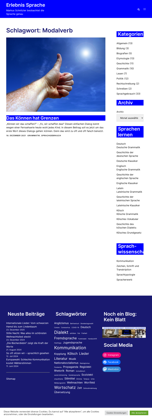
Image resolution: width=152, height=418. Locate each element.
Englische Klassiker (127, 183)
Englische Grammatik (128, 169)
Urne (92, 379)
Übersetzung (62, 392)
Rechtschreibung (126, 83)
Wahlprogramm (59, 383)
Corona (57, 328)
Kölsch (120, 210)
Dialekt (61, 332)
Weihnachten (75, 382)
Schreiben (122, 88)
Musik (72, 358)
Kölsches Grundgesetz (129, 232)
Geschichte (123, 63)
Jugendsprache (72, 342)
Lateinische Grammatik (129, 191)
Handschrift (92, 339)
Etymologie (123, 58)
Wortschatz (65, 387)
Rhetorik (59, 370)
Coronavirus (65, 328)
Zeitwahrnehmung (90, 388)
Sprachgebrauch (51, 135)
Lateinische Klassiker (128, 205)
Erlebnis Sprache (25, 5)
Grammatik (33, 135)
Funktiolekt (82, 339)
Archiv (120, 111)
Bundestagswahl (87, 324)
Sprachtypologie (126, 274)
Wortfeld (89, 382)
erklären (73, 333)
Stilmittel (69, 378)
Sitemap (10, 378)
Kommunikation (125, 260)
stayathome (58, 379)
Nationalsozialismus (66, 362)
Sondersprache (74, 375)
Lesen (120, 73)
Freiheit (84, 333)
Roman (70, 370)
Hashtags (57, 343)
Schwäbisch (80, 371)
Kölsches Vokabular (127, 219)
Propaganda (70, 366)
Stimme (79, 379)
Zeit (79, 387)
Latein (120, 188)
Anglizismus (61, 323)
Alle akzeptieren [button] (139, 413)
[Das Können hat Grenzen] (55, 74)
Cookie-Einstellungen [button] (116, 413)
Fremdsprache (65, 338)
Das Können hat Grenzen (32, 118)
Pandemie (58, 367)
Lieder (84, 353)
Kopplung (60, 353)
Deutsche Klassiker (127, 160)
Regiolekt (85, 366)
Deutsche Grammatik (128, 147)
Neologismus (85, 363)
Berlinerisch (74, 324)
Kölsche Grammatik (127, 213)
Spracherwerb (124, 279)
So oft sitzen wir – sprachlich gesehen (27, 353)
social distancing (60, 375)
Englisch (121, 165)
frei (78, 333)
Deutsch (121, 143)
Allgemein (122, 43)
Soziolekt (87, 374)
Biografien (122, 53)
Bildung (121, 48)
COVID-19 (75, 328)
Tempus (86, 379)
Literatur (60, 359)
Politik (120, 78)
